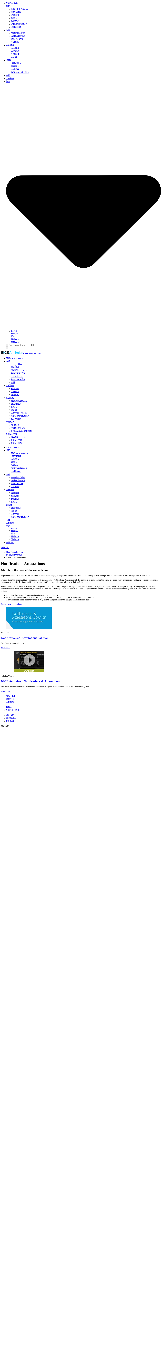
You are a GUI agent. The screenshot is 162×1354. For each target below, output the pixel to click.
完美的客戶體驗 (18, 33)
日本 (13, 336)
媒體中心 (15, 21)
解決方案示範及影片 (20, 72)
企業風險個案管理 (14, 555)
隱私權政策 (11, 718)
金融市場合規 (17, 376)
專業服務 (15, 425)
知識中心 (10, 398)
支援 (8, 75)
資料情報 (15, 367)
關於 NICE (10, 696)
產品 (8, 361)
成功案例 (15, 51)
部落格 (9, 60)
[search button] (33, 345)
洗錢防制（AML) (18, 370)
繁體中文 (15, 342)
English (14, 331)
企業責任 (15, 15)
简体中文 (15, 339)
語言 (8, 526)
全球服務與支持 (18, 428)
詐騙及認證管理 (18, 373)
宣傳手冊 (15, 69)
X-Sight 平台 (16, 364)
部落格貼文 (16, 63)
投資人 (14, 18)
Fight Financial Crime (15, 552)
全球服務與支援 (18, 36)
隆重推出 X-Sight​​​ (18, 437)
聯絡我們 (10, 542)
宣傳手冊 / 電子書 (19, 413)
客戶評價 (10, 386)
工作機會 (10, 78)
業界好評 (15, 54)
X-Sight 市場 (16, 443)
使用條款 (10, 721)
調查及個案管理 (18, 379)
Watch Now (6, 691)
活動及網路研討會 (19, 24)
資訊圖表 (15, 66)
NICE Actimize (12, 3)
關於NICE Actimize (14, 358)
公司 (8, 6)
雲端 (13, 382)
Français (14, 333)
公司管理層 (16, 12)
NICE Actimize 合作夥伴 (21, 431)
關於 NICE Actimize (19, 9)
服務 (8, 30)
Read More (5, 647)
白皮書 (14, 57)
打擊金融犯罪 (17, 39)
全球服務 (10, 422)
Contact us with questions (11, 604)
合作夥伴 (10, 45)
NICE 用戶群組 (12, 710)
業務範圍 (15, 42)
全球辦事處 (16, 27)
